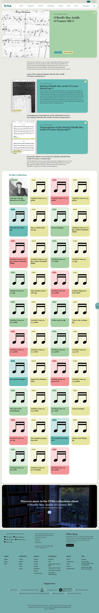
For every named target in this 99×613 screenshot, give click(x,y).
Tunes (36, 564)
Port (49, 561)
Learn (21, 568)
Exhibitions (50, 6)
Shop (68, 6)
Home (55, 14)
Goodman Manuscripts (52, 573)
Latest (21, 6)
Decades (36, 568)
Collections (30, 6)
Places (36, 559)
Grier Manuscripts (54, 570)
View (20, 566)
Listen (21, 559)
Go (49, 512)
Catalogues (85, 6)
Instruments (38, 573)
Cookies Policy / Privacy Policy (61, 607)
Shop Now (70, 545)
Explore (41, 6)
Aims (68, 559)
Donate (61, 6)
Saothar (51, 559)
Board (69, 566)
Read (20, 564)
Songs (36, 566)
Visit (82, 556)
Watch (21, 561)
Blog (5, 561)
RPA (5, 564)
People (36, 561)
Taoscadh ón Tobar (54, 568)
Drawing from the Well (54, 564)
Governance (70, 568)
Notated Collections (62, 14)
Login (94, 1)
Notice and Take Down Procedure (86, 568)
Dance (36, 571)
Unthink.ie (52, 609)
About (76, 6)
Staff (68, 564)
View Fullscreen (17, 110)
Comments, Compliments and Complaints (87, 563)
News (6, 559)
